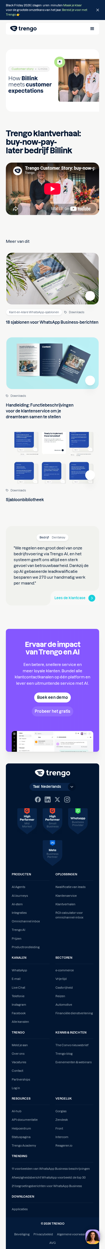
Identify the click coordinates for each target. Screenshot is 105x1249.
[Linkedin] (48, 799)
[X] (57, 799)
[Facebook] (38, 799)
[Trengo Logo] (52, 773)
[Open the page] (52, 10)
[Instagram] (67, 799)
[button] (92, 29)
